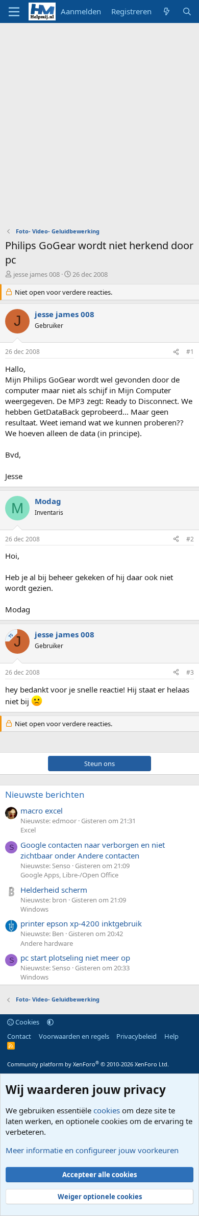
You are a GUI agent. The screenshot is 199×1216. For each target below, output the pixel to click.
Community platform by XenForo (88, 1064)
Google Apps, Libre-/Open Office (69, 874)
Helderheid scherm (53, 890)
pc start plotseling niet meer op (75, 957)
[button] (50, 1022)
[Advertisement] (99, 127)
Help (171, 1036)
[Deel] (176, 352)
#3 (190, 672)
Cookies (26, 1022)
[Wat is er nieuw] (167, 11)
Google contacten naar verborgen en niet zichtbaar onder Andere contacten (92, 850)
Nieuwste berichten (45, 794)
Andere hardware (46, 943)
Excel (28, 829)
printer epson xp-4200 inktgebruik (81, 923)
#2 (190, 539)
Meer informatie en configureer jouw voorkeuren (92, 1150)
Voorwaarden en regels (74, 1036)
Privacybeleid (136, 1036)
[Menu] (14, 12)
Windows (34, 909)
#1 (190, 351)
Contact (19, 1036)
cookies (106, 1110)
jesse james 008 (36, 274)
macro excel (41, 810)
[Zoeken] (187, 11)
